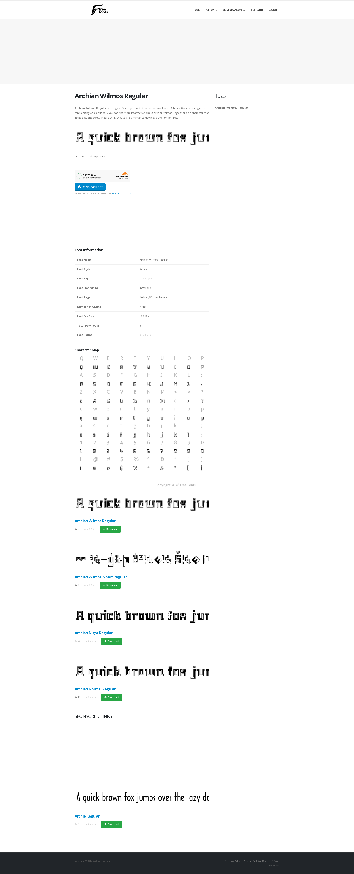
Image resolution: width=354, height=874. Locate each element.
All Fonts (211, 9)
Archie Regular (87, 816)
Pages (276, 860)
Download (112, 529)
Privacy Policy (234, 860)
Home (196, 9)
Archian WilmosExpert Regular (101, 577)
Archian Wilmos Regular (95, 521)
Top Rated (257, 9)
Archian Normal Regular (95, 689)
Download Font (92, 187)
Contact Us (273, 865)
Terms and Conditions (121, 193)
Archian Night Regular (93, 632)
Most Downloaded (234, 9)
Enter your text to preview (90, 156)
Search (273, 9)
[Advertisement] (142, 221)
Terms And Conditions (257, 860)
